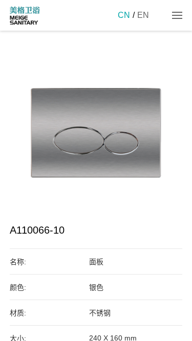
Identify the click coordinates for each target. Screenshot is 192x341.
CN (124, 15)
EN (143, 15)
